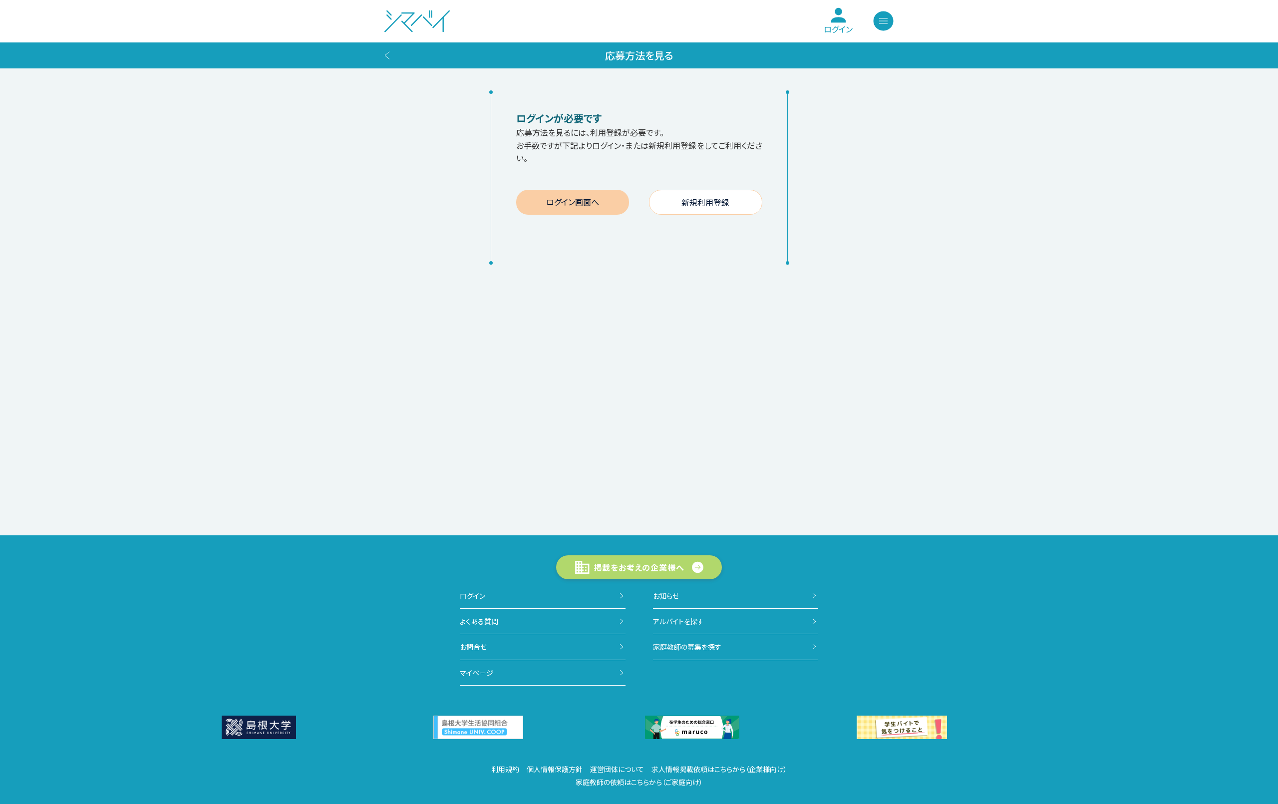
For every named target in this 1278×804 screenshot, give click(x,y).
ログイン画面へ (572, 202)
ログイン (472, 596)
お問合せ (473, 647)
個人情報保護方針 (555, 769)
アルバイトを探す (678, 621)
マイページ (476, 673)
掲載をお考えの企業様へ (639, 567)
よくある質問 (479, 621)
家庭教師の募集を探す (687, 647)
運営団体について (617, 769)
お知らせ (666, 596)
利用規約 (505, 769)
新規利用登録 (705, 202)
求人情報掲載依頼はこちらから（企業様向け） (719, 769)
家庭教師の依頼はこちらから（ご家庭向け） (639, 782)
